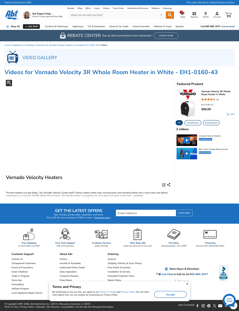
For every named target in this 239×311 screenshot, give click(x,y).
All (179, 122)
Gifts (87, 8)
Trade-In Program (20, 276)
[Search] (170, 15)
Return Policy (114, 280)
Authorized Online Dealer (72, 267)
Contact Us (17, 259)
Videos (106, 8)
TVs (96, 26)
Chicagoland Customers (24, 263)
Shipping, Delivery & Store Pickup (125, 263)
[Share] (169, 185)
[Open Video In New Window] (164, 184)
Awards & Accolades (70, 263)
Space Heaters (65, 45)
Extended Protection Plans (121, 276)
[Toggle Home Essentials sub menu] (151, 26)
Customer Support (23, 254)
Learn (97, 8)
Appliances (77, 26)
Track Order (118, 8)
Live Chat (167, 274)
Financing (167, 8)
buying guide (211, 122)
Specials (179, 26)
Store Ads (17, 280)
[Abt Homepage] (12, 15)
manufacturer (192, 122)
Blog (80, 8)
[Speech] (161, 15)
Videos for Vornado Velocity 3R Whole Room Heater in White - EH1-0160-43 (111, 72)
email (231, 26)
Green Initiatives (20, 271)
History (63, 259)
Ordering (113, 254)
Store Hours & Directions (184, 269)
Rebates (155, 8)
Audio (118, 26)
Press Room (66, 280)
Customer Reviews (69, 276)
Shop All (15, 26)
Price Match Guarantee (119, 267)
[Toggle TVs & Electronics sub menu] (106, 26)
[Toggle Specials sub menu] (185, 26)
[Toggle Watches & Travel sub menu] (173, 26)
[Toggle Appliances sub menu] (85, 26)
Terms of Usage (108, 291)
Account (112, 259)
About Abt (66, 254)
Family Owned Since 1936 (18, 2)
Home (141, 26)
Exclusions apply (102, 217)
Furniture (56, 26)
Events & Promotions (22, 267)
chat (223, 26)
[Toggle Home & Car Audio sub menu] (130, 26)
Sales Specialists (68, 271)
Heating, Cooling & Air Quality (41, 45)
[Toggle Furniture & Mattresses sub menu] (70, 26)
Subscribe (184, 213)
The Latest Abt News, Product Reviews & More (210, 2)
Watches (162, 26)
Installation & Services (137, 8)
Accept (170, 294)
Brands (70, 8)
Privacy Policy (128, 291)
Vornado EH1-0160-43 (86, 45)
